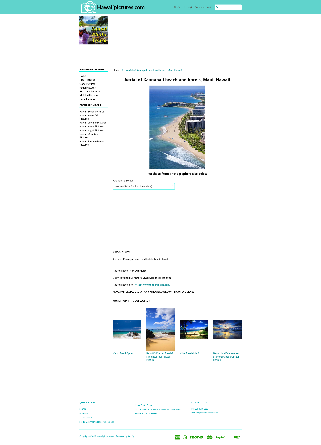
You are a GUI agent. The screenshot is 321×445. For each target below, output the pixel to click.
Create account (203, 7)
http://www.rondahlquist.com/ (152, 284)
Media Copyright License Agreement (96, 421)
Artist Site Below (123, 180)
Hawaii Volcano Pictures (92, 122)
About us (83, 413)
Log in (190, 7)
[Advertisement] (177, 39)
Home (82, 75)
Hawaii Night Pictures (91, 130)
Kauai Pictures (87, 87)
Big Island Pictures (89, 91)
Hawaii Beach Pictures (91, 111)
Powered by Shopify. (125, 436)
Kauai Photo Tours (143, 405)
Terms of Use (85, 417)
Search (82, 408)
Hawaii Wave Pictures (91, 126)
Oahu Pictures (87, 83)
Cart (179, 7)
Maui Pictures (87, 79)
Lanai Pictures (87, 99)
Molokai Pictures (88, 95)
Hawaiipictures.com (106, 436)
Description (121, 251)
